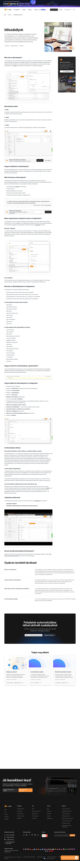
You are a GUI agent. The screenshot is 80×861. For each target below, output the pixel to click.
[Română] (68, 849)
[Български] (25, 849)
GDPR (59, 856)
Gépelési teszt (49, 818)
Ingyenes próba (54, 9)
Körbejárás (6, 819)
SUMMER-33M (9, 5)
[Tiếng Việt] (50, 851)
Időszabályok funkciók (18, 14)
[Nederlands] (59, 849)
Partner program (35, 815)
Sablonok (49, 815)
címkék (15, 65)
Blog (48, 808)
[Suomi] (42, 849)
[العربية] (23, 849)
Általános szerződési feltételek (29, 856)
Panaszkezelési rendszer (67, 820)
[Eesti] (40, 849)
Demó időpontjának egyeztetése (23, 790)
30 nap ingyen (48, 160)
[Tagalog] (48, 851)
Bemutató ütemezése (49, 635)
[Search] (48, 10)
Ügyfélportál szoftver (66, 823)
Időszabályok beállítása (11, 503)
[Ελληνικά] (34, 849)
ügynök (17, 186)
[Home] (5, 14)
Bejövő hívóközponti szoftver (67, 818)
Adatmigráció (19, 811)
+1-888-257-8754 (10, 837)
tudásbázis (37, 500)
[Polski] (63, 849)
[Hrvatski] (47, 849)
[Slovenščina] (74, 849)
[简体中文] (52, 851)
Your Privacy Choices (50, 858)
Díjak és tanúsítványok (36, 811)
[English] (36, 849)
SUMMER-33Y (20, 5)
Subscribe (72, 835)
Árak (5, 811)
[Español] (38, 849)
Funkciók (9, 14)
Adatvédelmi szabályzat (52, 856)
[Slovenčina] (72, 849)
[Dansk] (30, 849)
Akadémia (49, 813)
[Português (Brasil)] (66, 849)
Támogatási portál (20, 808)
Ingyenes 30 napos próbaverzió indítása (33, 635)
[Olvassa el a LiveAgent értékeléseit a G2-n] (44, 835)
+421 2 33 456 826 (10, 835)
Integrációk (6, 816)
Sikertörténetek (35, 813)
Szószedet (49, 811)
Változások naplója (20, 815)
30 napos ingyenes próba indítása (8, 790)
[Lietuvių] (55, 849)
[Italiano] (51, 849)
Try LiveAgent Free (67, 71)
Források (30, 9)
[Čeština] (28, 849)
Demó (61, 9)
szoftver (48, 488)
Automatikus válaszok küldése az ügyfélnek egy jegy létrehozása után (21, 505)
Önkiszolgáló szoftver (66, 815)
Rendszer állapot (20, 813)
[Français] (44, 849)
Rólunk (33, 808)
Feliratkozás (48, 211)
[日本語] (53, 849)
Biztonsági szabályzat (41, 856)
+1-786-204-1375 (10, 839)
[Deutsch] (32, 849)
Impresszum (34, 818)
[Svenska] (46, 851)
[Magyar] (49, 849)
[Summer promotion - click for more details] (40, 3)
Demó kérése (40, 160)
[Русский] (70, 849)
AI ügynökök (17, 9)
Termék (23, 9)
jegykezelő (37, 224)
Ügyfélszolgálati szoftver (67, 811)
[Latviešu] (57, 849)
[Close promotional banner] (78, 2)
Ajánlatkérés (19, 818)
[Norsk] (61, 849)
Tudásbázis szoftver (66, 808)
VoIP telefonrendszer (66, 813)
